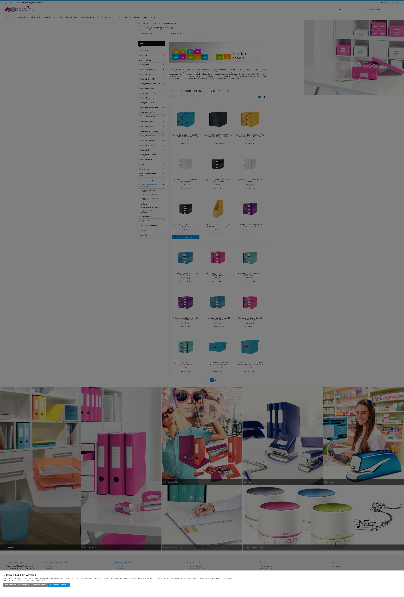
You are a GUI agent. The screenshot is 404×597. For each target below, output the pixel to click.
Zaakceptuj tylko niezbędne (17, 585)
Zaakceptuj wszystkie (59, 585)
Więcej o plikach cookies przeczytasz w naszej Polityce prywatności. (28, 580)
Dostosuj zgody (39, 585)
